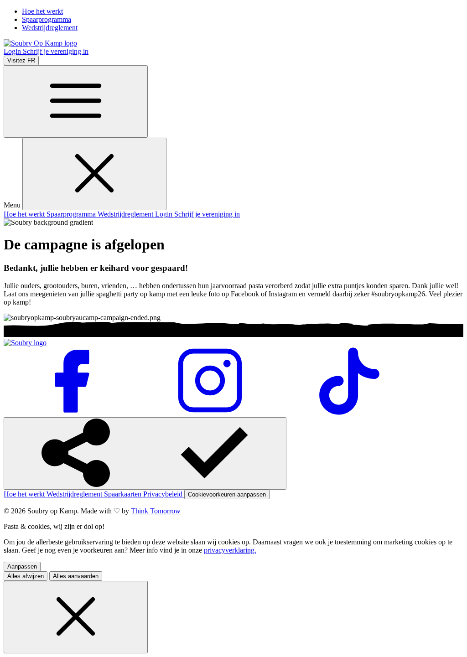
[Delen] (145, 453)
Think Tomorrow (156, 511)
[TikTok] (349, 413)
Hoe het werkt (42, 11)
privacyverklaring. (230, 550)
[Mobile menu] (76, 101)
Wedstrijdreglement (50, 27)
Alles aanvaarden (76, 576)
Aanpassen (22, 566)
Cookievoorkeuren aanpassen (227, 494)
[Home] (40, 43)
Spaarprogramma (46, 19)
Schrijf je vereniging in (55, 51)
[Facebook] (73, 413)
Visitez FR (21, 60)
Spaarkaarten (123, 494)
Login (13, 51)
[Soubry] (25, 343)
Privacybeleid (163, 494)
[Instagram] (211, 413)
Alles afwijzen (25, 576)
